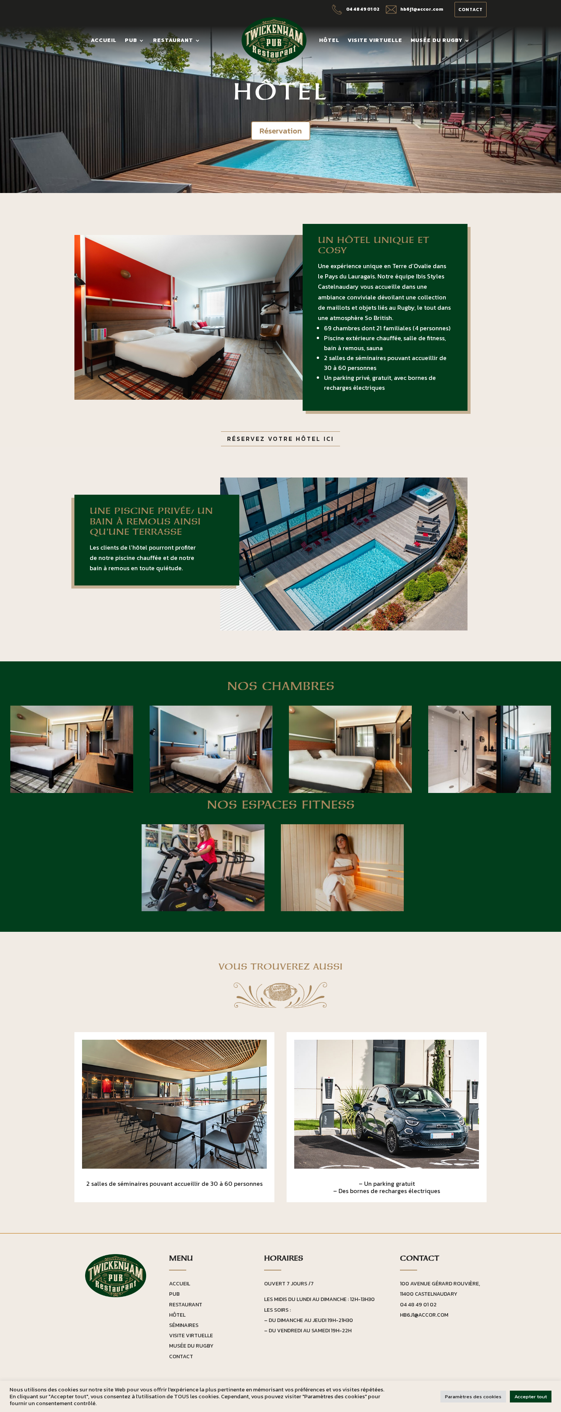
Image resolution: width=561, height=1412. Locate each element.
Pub (131, 41)
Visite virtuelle (375, 41)
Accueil (103, 41)
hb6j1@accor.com (424, 1315)
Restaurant (173, 41)
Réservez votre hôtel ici (280, 438)
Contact (470, 9)
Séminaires (183, 1325)
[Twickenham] (71, 790)
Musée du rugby (437, 41)
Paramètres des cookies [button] (473, 1396)
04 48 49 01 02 (418, 1305)
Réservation (281, 131)
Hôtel (329, 41)
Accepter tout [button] (530, 1396)
